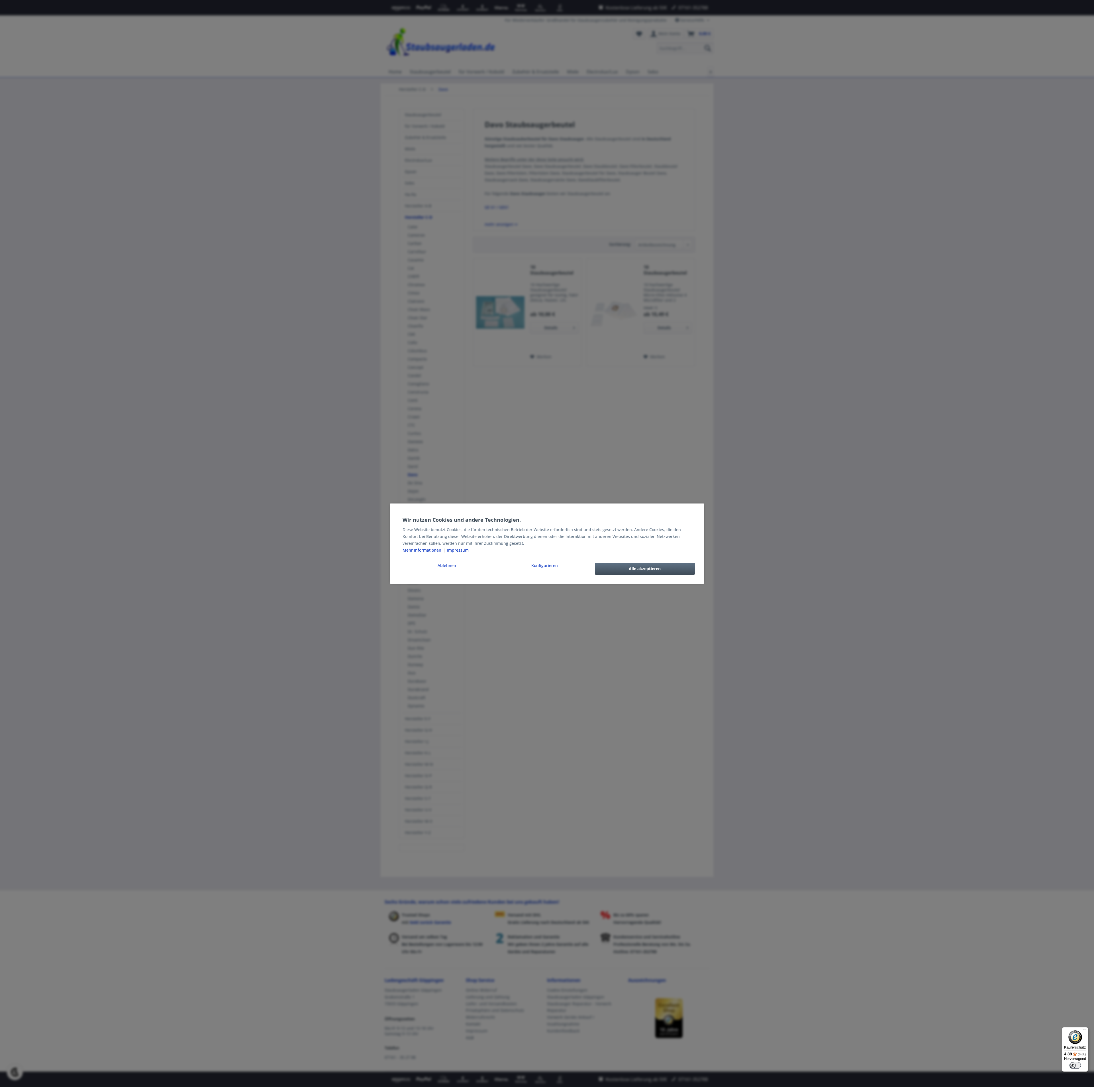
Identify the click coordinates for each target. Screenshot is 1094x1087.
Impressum (458, 550)
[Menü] (1084, 1030)
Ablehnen (447, 565)
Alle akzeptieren (645, 568)
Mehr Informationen (422, 550)
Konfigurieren (544, 565)
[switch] (1075, 1065)
